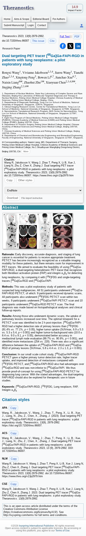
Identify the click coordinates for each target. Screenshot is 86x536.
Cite (52, 40)
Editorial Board (41, 19)
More (25, 151)
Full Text (65, 36)
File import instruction (31, 197)
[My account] (81, 26)
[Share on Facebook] (63, 46)
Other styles (25, 180)
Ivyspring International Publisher (36, 526)
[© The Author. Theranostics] (38, 231)
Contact (41, 25)
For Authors (59, 19)
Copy (10, 180)
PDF (77, 36)
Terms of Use (62, 530)
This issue (38, 40)
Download (12, 197)
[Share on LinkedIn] (78, 46)
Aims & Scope (21, 19)
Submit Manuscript (14, 25)
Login (31, 25)
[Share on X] (70, 46)
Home (7, 19)
